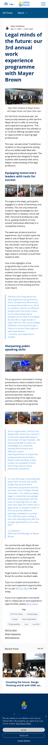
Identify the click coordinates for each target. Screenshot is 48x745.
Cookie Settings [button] (24, 740)
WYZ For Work (16, 614)
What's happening (13, 634)
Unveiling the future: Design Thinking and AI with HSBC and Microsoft (23, 684)
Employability (14, 624)
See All (40, 648)
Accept (23, 730)
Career (15, 619)
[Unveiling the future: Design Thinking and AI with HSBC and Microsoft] (24, 665)
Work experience (29, 619)
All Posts (8, 13)
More (21, 13)
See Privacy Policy (23, 723)
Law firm (36, 624)
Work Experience (12, 637)
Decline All (24, 735)
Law (26, 624)
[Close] (44, 718)
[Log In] (6, 4)
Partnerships (32, 614)
